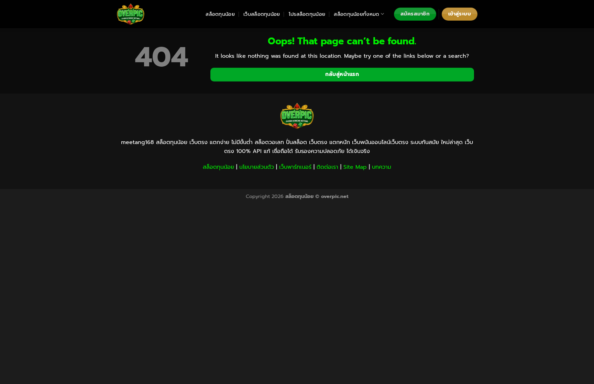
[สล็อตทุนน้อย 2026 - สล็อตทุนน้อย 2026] (151, 14)
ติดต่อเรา (327, 167)
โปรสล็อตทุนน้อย (307, 14)
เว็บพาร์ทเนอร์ (295, 167)
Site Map (355, 167)
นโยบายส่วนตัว (256, 167)
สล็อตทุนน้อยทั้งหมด (356, 14)
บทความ (381, 167)
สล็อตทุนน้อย (220, 14)
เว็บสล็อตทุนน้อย (261, 14)
